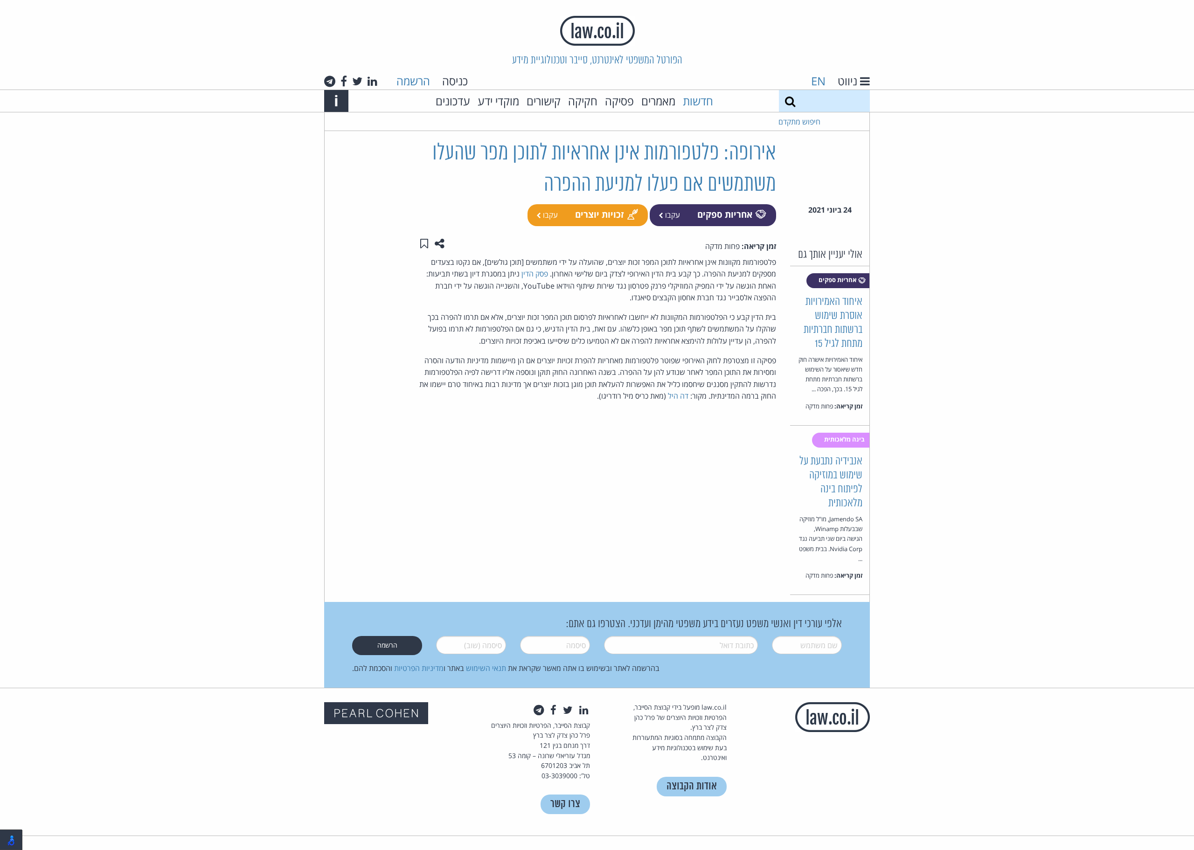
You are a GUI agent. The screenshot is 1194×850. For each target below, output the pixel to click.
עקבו (671, 215)
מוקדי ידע (498, 101)
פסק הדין (534, 274)
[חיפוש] (790, 101)
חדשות (698, 101)
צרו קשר (565, 804)
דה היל (678, 396)
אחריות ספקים (725, 214)
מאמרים (658, 101)
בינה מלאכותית (845, 439)
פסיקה (619, 101)
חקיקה (582, 101)
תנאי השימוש (486, 668)
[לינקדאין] (372, 81)
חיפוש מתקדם (799, 122)
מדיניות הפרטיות (419, 668)
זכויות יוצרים (599, 214)
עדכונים (453, 101)
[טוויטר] (357, 81)
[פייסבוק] (343, 81)
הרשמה (413, 81)
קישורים (544, 101)
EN (818, 81)
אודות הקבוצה (691, 786)
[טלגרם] (329, 81)
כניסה (455, 81)
